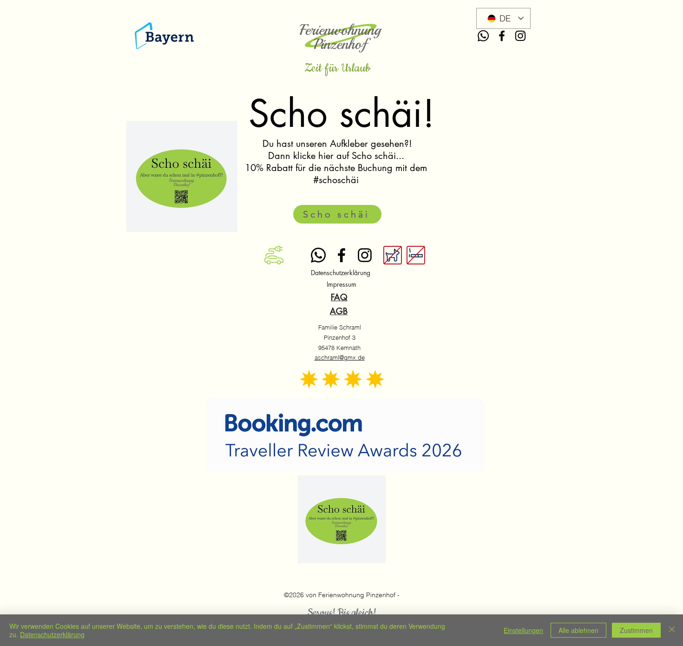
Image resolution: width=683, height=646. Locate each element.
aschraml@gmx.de (340, 357)
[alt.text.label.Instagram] (520, 36)
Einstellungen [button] (523, 630)
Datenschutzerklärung (52, 634)
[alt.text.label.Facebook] (502, 36)
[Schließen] (671, 630)
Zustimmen (636, 630)
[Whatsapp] (483, 36)
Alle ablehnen (578, 630)
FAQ (339, 297)
